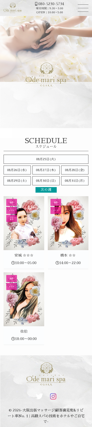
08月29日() (17, 180)
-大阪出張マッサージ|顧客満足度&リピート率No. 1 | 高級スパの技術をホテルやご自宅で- (46, 416)
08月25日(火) (46, 159)
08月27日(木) (46, 170)
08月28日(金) (75, 170)
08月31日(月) (75, 180)
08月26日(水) (17, 170)
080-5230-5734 (51, 4)
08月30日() (46, 180)
